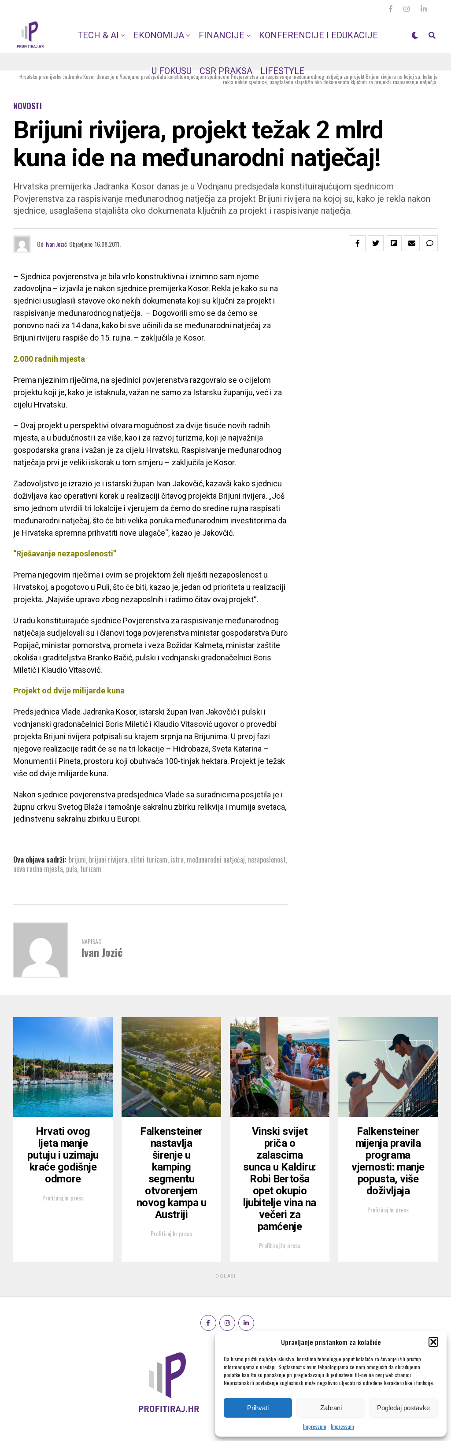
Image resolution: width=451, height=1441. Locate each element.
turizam (90, 868)
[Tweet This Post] (376, 243)
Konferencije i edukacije (318, 35)
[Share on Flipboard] (394, 243)
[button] (433, 1341)
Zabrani (331, 1407)
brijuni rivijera (108, 859)
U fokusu (172, 71)
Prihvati (258, 1407)
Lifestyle (282, 71)
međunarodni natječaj (216, 859)
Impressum (314, 1426)
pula (71, 868)
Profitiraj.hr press (63, 1197)
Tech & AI (98, 35)
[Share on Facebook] (358, 243)
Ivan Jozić (56, 243)
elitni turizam (148, 859)
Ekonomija (158, 35)
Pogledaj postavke (403, 1407)
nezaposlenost (267, 859)
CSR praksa (226, 71)
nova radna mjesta (38, 868)
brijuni (77, 859)
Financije (221, 35)
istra (177, 859)
